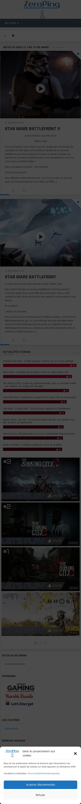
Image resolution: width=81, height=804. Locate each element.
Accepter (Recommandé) (40, 785)
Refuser (40, 795)
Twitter (43, 773)
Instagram (54, 773)
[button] (75, 753)
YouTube (33, 773)
